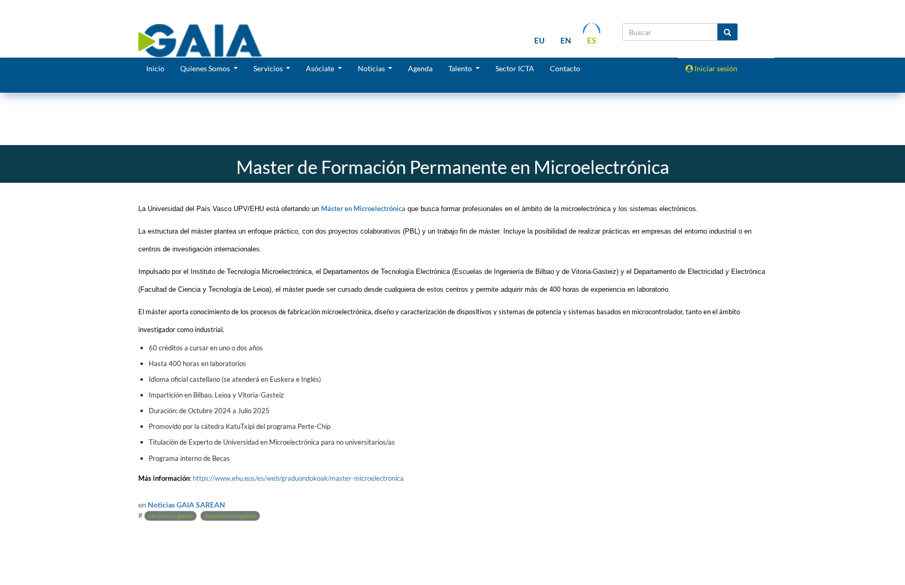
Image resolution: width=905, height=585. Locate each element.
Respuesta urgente (230, 516)
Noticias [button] (372, 68)
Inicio (155, 68)
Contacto (565, 68)
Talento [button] (460, 68)
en (565, 40)
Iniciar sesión (715, 68)
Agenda (420, 68)
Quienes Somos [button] (205, 68)
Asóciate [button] (321, 68)
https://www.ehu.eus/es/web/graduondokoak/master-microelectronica (298, 478)
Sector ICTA (514, 68)
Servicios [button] (268, 68)
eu (539, 40)
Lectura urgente (170, 516)
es (591, 40)
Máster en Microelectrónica (363, 208)
